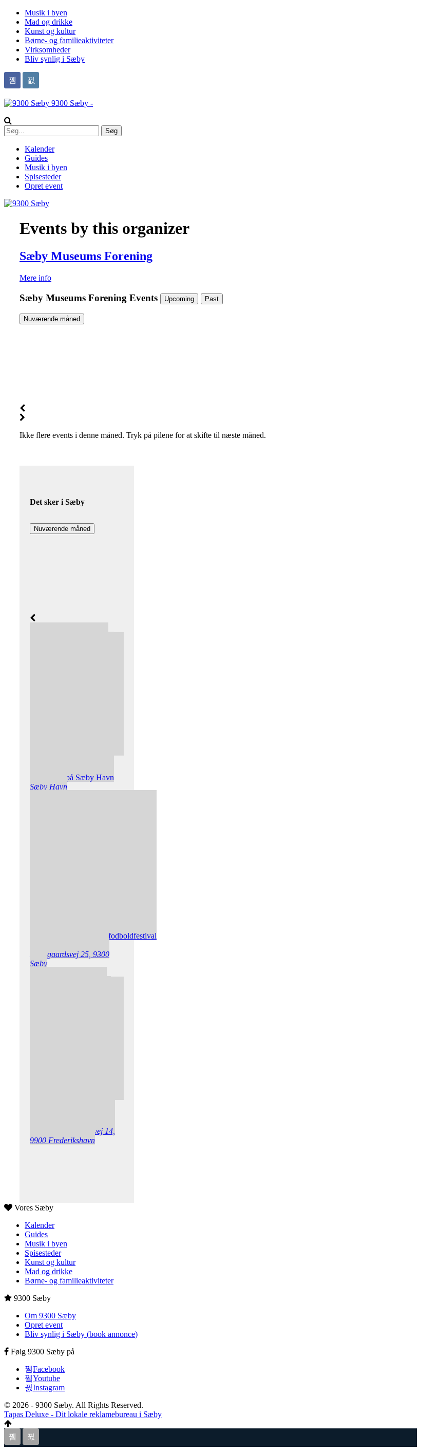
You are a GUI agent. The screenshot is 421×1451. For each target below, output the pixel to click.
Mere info (35, 277)
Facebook (49, 1369)
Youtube (46, 1378)
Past (212, 299)
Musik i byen (46, 12)
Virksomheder (47, 49)
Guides (36, 158)
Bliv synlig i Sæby (55, 58)
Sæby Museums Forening (86, 256)
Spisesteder (43, 176)
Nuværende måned (52, 319)
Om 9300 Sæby (50, 1315)
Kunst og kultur (50, 31)
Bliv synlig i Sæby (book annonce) (81, 1334)
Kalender (39, 148)
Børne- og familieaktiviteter (69, 40)
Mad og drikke (48, 21)
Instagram (49, 1387)
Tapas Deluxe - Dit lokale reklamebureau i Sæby (83, 1414)
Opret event (44, 185)
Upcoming (179, 299)
